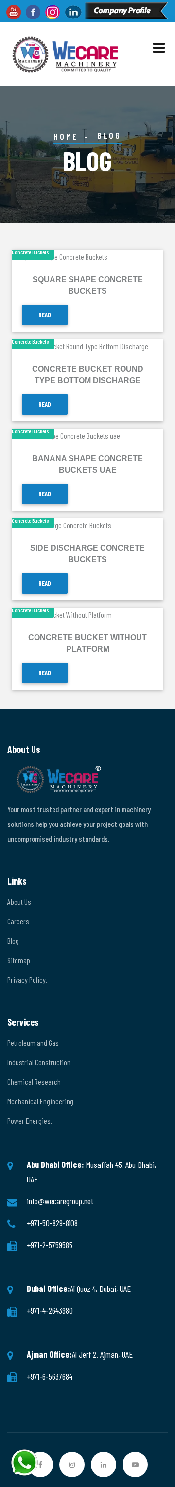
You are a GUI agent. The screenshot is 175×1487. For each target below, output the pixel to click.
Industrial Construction (38, 1062)
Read (44, 315)
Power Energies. (29, 1120)
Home (65, 136)
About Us (19, 901)
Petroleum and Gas (33, 1042)
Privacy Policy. (27, 979)
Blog (13, 940)
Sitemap (18, 960)
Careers (18, 921)
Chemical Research (34, 1081)
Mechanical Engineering (40, 1101)
